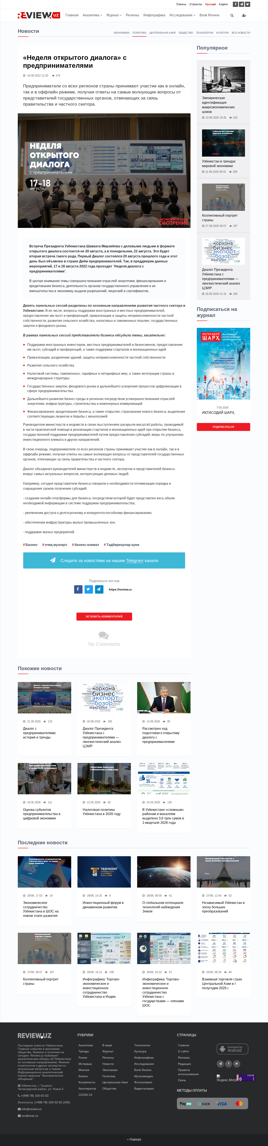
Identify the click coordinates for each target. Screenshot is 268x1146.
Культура (222, 32)
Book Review (209, 15)
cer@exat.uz (30, 1115)
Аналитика (91, 15)
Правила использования (188, 1072)
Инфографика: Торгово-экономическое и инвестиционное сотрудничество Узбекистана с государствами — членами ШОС (163, 992)
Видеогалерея (144, 1088)
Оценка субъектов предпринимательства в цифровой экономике (42, 814)
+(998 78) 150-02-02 (35, 1095)
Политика (139, 32)
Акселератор (87, 1088)
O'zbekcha (195, 4)
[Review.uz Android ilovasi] (232, 1049)
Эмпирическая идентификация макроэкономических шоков (218, 105)
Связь (182, 1080)
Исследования (181, 15)
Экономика (121, 32)
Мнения (84, 1070)
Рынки (83, 1057)
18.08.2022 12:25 (37, 75)
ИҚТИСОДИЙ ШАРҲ (218, 412)
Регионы (132, 15)
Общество (186, 32)
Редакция (184, 1064)
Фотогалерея (143, 1082)
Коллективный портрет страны (219, 218)
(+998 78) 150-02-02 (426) (52, 1102)
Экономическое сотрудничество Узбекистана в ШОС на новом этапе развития (41, 909)
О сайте (183, 1051)
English (223, 4)
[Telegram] (241, 4)
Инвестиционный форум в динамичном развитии (103, 905)
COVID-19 (85, 1094)
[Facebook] (235, 4)
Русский (210, 4)
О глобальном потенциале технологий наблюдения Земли (162, 907)
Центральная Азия (162, 32)
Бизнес (32, 545)
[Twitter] (247, 4)
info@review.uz (32, 1109)
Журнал (113, 15)
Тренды (84, 1051)
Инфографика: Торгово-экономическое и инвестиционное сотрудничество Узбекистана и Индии (101, 987)
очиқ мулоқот (56, 545)
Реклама (184, 1057)
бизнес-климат (87, 545)
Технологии (204, 32)
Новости (108, 1064)
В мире (107, 1045)
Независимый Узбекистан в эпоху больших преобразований (223, 907)
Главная (72, 15)
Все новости (241, 32)
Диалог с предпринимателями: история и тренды (39, 733)
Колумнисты (87, 1082)
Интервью (85, 1064)
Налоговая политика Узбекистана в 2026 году (102, 812)
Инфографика (154, 15)
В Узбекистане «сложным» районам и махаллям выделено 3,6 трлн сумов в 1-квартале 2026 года (163, 816)
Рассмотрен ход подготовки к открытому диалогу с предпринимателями (160, 735)
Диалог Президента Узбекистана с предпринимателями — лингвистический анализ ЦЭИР (102, 737)
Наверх (135, 1139)
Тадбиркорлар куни (122, 545)
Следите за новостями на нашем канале (109, 560)
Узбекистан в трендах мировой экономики (219, 164)
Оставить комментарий (104, 616)
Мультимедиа (143, 1076)
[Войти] (244, 15)
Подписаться (223, 426)
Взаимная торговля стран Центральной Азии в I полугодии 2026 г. (222, 983)
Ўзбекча (181, 4)
